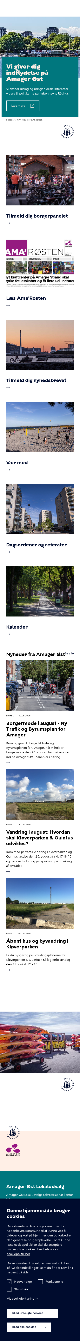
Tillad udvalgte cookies (27, 1313)
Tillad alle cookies (24, 1327)
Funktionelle (54, 1281)
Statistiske (21, 1289)
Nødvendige (23, 1281)
